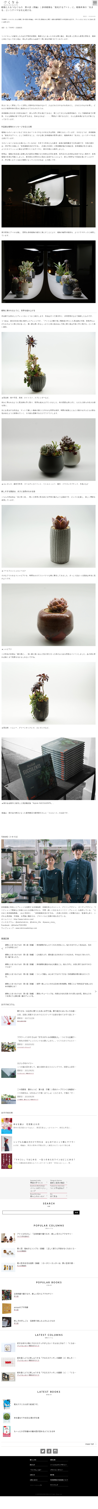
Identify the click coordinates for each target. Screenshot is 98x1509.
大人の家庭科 (21, 1251)
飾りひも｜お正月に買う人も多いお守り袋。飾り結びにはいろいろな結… (46, 1011)
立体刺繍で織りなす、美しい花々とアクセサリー (33, 1294)
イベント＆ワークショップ (24, 1047)
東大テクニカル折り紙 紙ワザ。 (26, 1404)
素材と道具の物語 (21, 1021)
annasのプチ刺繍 (21, 1307)
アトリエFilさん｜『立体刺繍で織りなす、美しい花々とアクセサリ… (45, 1234)
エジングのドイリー (26, 1063)
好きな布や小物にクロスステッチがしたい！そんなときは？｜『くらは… (46, 1343)
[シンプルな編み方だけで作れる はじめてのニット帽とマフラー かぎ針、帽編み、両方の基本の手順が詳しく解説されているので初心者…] (38, 1150)
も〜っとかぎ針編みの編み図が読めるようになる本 (34, 1431)
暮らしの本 (33, 1459)
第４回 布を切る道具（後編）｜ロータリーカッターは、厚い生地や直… (46, 1263)
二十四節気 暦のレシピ (23, 1099)
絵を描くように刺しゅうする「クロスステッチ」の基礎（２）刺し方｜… (46, 1358)
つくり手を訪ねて (57, 1187)
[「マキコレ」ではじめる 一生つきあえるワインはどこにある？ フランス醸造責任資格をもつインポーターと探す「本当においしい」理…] (38, 1168)
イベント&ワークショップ (38, 1188)
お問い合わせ (34, 1480)
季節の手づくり (30, 1073)
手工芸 (16, 1296)
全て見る (53, 1195)
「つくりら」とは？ (35, 1470)
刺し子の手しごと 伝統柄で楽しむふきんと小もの (34, 1321)
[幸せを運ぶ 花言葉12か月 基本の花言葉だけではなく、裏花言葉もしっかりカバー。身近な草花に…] (36, 1133)
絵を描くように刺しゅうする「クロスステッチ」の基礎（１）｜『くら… (46, 1372)
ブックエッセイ (21, 1073)
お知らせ (32, 1474)
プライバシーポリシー (56, 1470)
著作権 (52, 1474)
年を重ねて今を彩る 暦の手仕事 (26, 1418)
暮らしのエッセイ (37, 1195)
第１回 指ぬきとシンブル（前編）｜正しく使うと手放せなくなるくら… (46, 1248)
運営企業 (52, 1459)
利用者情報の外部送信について (59, 1480)
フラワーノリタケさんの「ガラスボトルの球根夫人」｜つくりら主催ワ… (46, 1037)
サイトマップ (54, 1485)
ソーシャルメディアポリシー (58, 1464)
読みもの (32, 1464)
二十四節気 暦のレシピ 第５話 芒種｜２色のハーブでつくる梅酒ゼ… (46, 1089)
